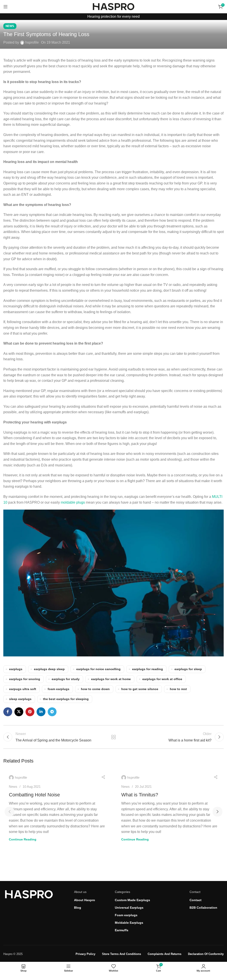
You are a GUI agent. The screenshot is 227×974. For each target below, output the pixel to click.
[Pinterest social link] (29, 711)
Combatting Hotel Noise (34, 794)
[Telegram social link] (52, 711)
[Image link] (28, 894)
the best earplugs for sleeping (66, 699)
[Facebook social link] (7, 711)
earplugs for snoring (24, 679)
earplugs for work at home (111, 679)
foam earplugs (58, 689)
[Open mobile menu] (5, 6)
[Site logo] (113, 6)
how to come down (95, 689)
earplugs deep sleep (49, 669)
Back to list (113, 737)
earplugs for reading (147, 669)
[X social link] (18, 711)
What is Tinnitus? (139, 794)
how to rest (178, 689)
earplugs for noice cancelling (98, 669)
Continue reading (22, 839)
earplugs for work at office (162, 679)
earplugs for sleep (188, 669)
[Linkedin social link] (41, 711)
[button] (9, 812)
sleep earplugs (20, 699)
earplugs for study (66, 679)
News (10, 26)
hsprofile (32, 42)
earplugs (15, 669)
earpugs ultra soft (22, 689)
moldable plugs (73, 502)
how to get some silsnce (139, 689)
